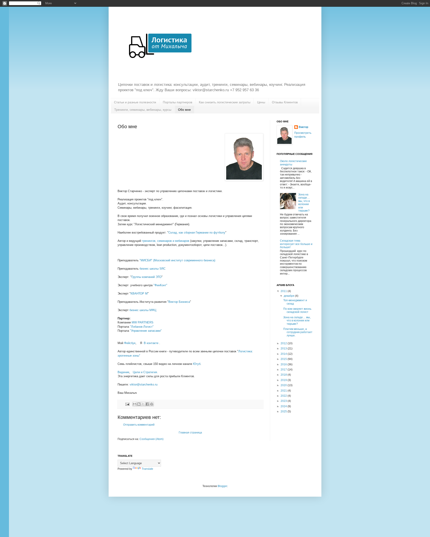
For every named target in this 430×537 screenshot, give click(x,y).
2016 (284, 364)
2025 (284, 411)
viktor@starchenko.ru (143, 384)
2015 (284, 359)
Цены (261, 102)
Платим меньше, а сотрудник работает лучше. (297, 332)
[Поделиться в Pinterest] (151, 404)
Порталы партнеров (177, 102)
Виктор (303, 127)
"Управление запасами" (146, 330)
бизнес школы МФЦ (142, 310)
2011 (284, 291)
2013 (284, 348)
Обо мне (184, 109)
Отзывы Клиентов (285, 102)
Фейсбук (129, 343)
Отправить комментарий (139, 424)
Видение (123, 372)
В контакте (151, 343)
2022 (284, 395)
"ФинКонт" (160, 285)
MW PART (142, 322)
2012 (284, 343)
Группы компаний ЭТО (146, 277)
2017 (284, 369)
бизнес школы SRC (153, 268)
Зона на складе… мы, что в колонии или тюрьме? (304, 202)
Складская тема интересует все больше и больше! (296, 244)
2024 (284, 406)
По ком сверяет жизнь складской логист (297, 310)
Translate (147, 468)
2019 (284, 380)
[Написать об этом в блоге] (139, 404)
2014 (284, 353)
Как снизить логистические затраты (224, 102)
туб (196, 364)
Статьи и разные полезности (135, 102)
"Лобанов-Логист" (142, 326)
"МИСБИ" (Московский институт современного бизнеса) (177, 260)
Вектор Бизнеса (179, 301)
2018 (284, 374)
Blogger (222, 486)
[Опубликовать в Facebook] (147, 404)
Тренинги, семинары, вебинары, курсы (142, 109)
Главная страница (190, 432)
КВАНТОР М (139, 293)
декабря (289, 295)
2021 (284, 390)
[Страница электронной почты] (127, 404)
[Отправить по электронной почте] (134, 404)
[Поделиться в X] (143, 404)
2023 (284, 401)
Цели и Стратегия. (146, 372)
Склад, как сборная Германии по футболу (196, 232)
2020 (284, 385)
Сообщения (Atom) (151, 439)
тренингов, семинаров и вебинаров (165, 241)
